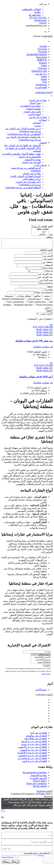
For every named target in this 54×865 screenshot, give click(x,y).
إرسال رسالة (10, 861)
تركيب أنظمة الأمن (31, 179)
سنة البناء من (46, 280)
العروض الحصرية (38, 778)
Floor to (49, 271)
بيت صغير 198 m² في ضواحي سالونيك (34, 340)
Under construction (36, 302)
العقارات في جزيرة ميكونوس (32, 755)
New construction (15, 302)
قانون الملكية (46, 250)
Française (42, 68)
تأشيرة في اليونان (32, 111)
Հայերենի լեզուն (36, 54)
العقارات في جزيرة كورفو (34, 741)
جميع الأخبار (41, 689)
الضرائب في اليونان (31, 162)
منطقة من (47, 262)
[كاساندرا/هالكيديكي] (40, 657)
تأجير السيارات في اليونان (28, 182)
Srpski (44, 79)
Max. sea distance (44, 292)
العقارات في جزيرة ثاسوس (33, 749)
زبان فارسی (41, 74)
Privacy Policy (46, 674)
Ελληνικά (42, 49)
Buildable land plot (24, 305)
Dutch (44, 65)
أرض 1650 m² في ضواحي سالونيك (36, 376)
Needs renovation (44, 305)
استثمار (43, 142)
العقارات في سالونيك (36, 735)
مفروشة (8, 296)
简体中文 (42, 60)
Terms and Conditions (36, 783)
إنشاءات (43, 120)
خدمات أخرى (40, 165)
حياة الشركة (35, 15)
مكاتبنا (37, 12)
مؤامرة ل (48, 289)
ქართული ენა (39, 71)
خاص (47, 307)
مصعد (47, 296)
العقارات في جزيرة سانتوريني (32, 758)
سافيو (37, 296)
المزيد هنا (7, 805)
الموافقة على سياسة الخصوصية (37, 853)
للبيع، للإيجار (47, 226)
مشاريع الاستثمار (32, 159)
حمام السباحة (34, 299)
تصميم (37, 125)
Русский (42, 51)
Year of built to (46, 283)
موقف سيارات (23, 296)
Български (41, 57)
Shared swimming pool (13, 299)
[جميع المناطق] (40, 654)
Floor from (48, 268)
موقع (50, 286)
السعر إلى (48, 259)
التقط (49, 311)
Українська (41, 84)
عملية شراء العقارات (30, 106)
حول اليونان (35, 103)
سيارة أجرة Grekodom (30, 184)
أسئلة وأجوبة (34, 114)
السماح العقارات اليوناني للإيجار (25, 176)
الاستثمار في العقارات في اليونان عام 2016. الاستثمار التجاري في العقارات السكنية (22, 148)
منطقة (49, 237)
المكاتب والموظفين (31, 9)
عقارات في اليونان (37, 100)
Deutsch (43, 63)
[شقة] (40, 231)
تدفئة (47, 299)
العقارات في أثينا (38, 733)
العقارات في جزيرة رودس (34, 744)
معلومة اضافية (33, 108)
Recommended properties (35, 772)
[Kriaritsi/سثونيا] (40, 662)
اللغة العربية (41, 87)
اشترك (46, 665)
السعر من (48, 256)
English (43, 46)
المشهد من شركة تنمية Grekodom (24, 134)
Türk (44, 82)
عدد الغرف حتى (45, 277)
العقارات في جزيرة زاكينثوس (32, 747)
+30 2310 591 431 (38, 17)
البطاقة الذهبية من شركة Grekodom (23, 187)
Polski (44, 76)
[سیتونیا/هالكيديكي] (40, 660)
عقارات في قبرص (38, 117)
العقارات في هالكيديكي (35, 738)
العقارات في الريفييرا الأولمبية (32, 752)
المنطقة (49, 265)
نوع (51, 234)
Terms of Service (7, 857)
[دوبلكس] (40, 234)
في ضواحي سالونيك (43, 346)
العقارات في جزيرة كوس (34, 761)
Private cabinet (40, 786)
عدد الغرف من (45, 274)
